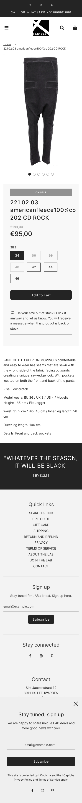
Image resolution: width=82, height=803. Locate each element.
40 (17, 267)
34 (17, 255)
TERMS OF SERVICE (41, 548)
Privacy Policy (23, 779)
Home (7, 44)
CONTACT (41, 566)
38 (51, 255)
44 (51, 267)
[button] (29, 174)
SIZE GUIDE (41, 519)
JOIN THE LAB (41, 560)
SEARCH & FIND (41, 513)
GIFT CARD (41, 525)
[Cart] (75, 27)
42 (34, 267)
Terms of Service (49, 779)
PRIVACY (41, 542)
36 (34, 255)
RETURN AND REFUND (41, 537)
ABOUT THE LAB (41, 554)
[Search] (62, 27)
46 (17, 278)
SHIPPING (41, 531)
